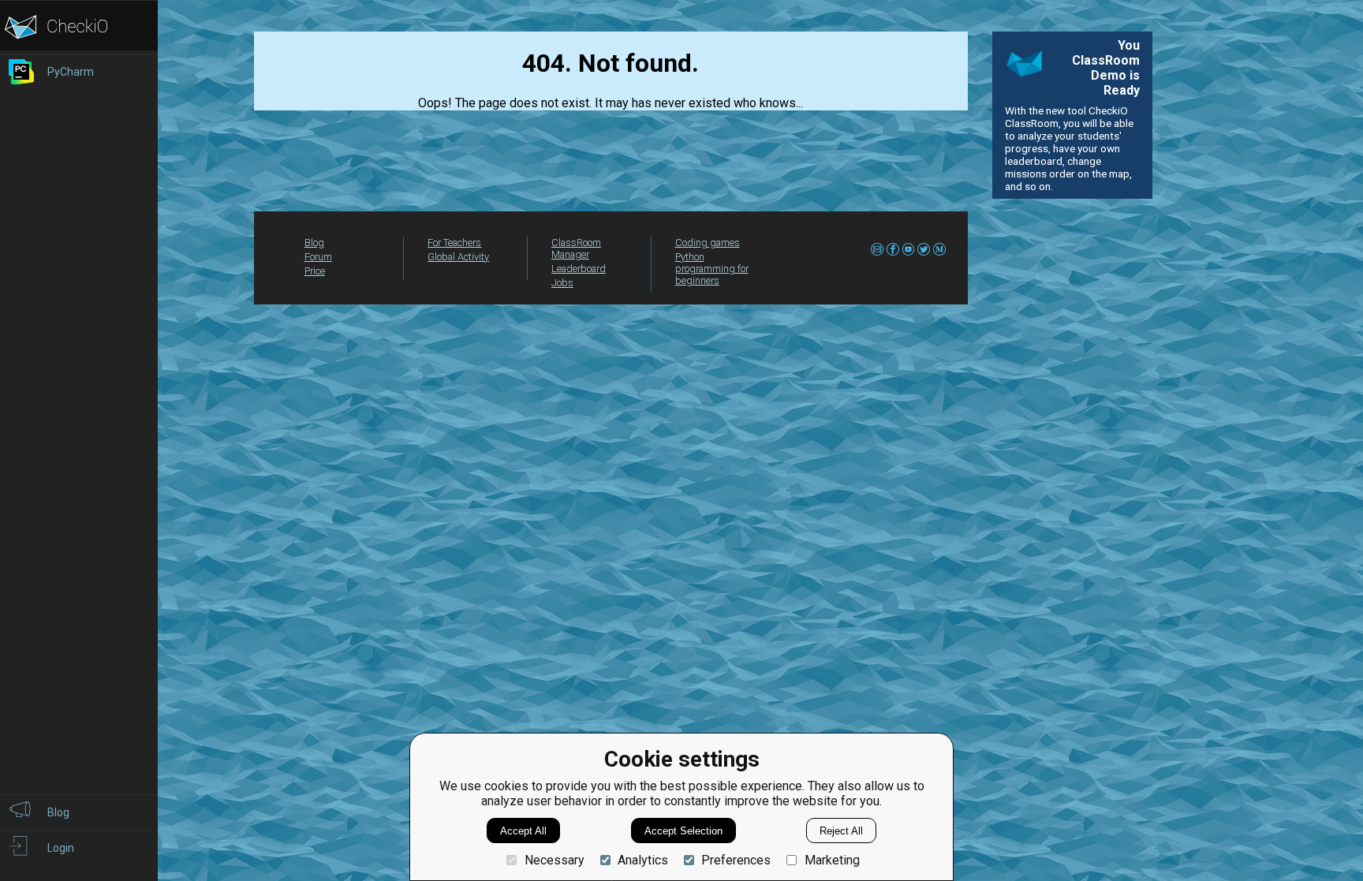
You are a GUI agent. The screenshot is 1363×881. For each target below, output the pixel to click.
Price (314, 271)
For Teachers (454, 242)
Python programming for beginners (712, 268)
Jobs (562, 283)
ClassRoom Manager (576, 248)
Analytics (643, 860)
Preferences (736, 860)
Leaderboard (578, 268)
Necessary (554, 860)
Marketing (832, 860)
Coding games (707, 242)
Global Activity (458, 257)
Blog (314, 242)
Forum (318, 257)
